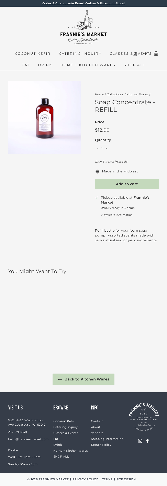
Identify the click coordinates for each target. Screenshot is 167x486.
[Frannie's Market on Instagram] (140, 440)
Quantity (103, 140)
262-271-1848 (17, 432)
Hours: (13, 449)
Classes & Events (65, 433)
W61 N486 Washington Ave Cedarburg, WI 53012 (26, 422)
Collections (115, 94)
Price (99, 122)
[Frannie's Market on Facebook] (147, 440)
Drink (45, 65)
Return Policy (101, 445)
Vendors (97, 433)
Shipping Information (107, 439)
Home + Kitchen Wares (88, 65)
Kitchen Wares (137, 94)
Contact (97, 421)
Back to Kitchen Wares (86, 379)
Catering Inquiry (80, 54)
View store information (117, 214)
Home (99, 94)
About (95, 427)
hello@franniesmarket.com (28, 439)
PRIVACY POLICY (85, 479)
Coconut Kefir (33, 54)
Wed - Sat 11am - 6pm (24, 457)
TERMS (107, 479)
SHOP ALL (134, 65)
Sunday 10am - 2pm (23, 464)
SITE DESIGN (126, 479)
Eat (26, 65)
